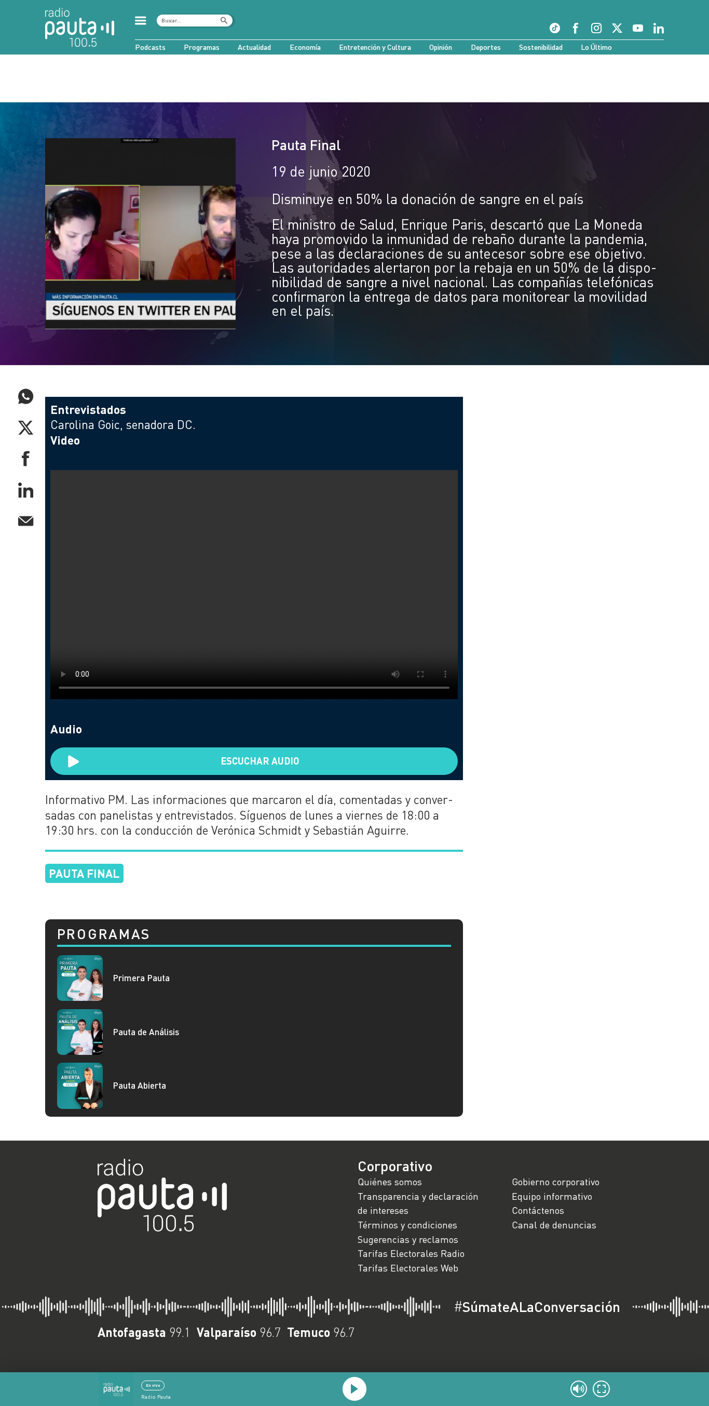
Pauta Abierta (139, 1085)
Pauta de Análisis (146, 1032)
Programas (202, 47)
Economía (305, 47)
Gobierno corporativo (555, 1181)
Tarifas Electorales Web (408, 1268)
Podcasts (150, 47)
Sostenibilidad (541, 47)
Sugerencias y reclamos (408, 1239)
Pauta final (84, 873)
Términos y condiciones (407, 1224)
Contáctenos (538, 1210)
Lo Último (596, 47)
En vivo (153, 1385)
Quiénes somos (390, 1181)
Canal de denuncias (554, 1224)
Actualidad (254, 47)
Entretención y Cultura (375, 47)
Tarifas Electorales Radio (411, 1253)
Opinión (440, 47)
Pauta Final (305, 144)
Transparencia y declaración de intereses (418, 1203)
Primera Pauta (141, 978)
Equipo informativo (552, 1196)
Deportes (486, 47)
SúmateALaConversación (537, 1307)
